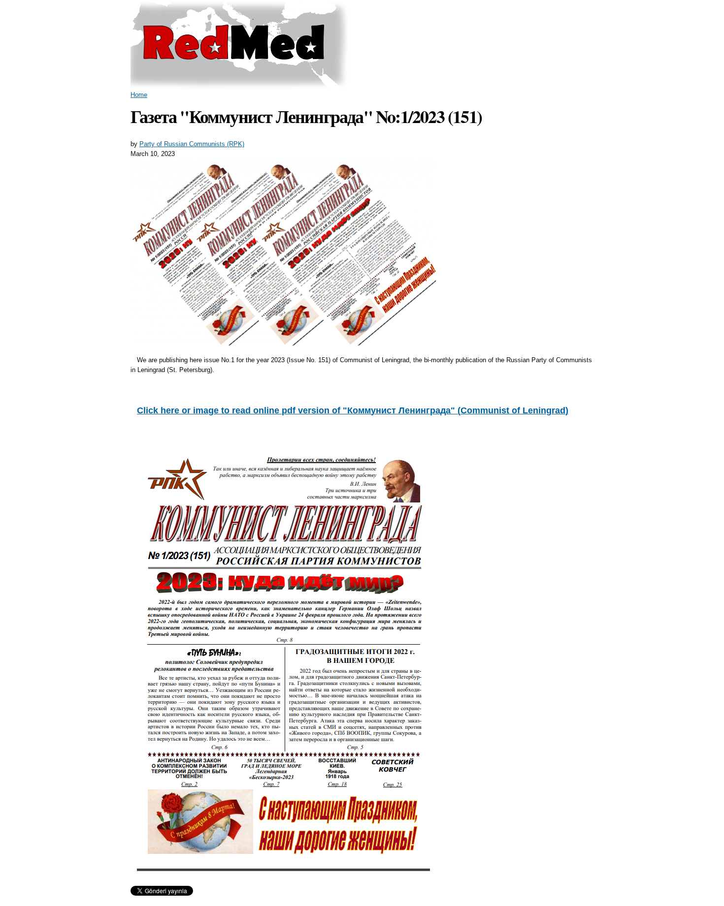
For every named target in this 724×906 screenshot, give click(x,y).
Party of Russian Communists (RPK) (191, 144)
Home (139, 94)
